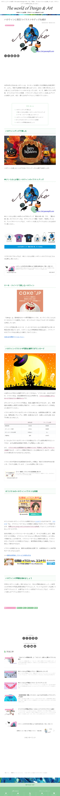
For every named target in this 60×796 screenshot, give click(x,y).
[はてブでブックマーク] (11, 55)
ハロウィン (31, 607)
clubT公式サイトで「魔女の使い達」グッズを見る (30, 246)
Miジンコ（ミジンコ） (10, 607)
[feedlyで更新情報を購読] (31, 646)
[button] (18, 55)
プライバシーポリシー (44, 791)
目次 (27, 106)
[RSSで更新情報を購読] (35, 646)
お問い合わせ (15, 791)
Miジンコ (20, 607)
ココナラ (38, 521)
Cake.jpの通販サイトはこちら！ (14, 337)
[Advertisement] (30, 71)
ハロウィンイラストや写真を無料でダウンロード (29, 117)
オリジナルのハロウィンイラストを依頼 (27, 119)
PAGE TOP (30, 785)
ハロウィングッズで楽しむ (23, 109)
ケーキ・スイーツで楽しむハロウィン (28, 114)
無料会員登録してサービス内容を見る (19, 555)
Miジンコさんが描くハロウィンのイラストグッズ (31, 112)
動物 (36, 607)
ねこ (25, 607)
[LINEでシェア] (15, 55)
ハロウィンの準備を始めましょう (25, 122)
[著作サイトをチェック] (25, 646)
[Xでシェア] (5, 55)
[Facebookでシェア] (8, 55)
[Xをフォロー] (28, 646)
